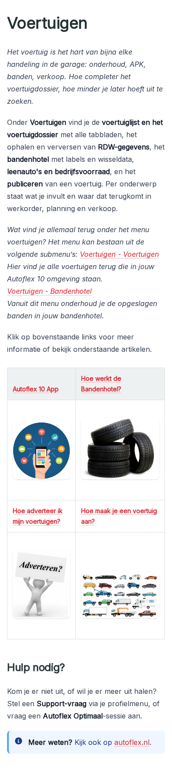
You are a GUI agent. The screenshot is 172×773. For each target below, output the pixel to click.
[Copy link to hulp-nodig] (71, 667)
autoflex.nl (132, 742)
